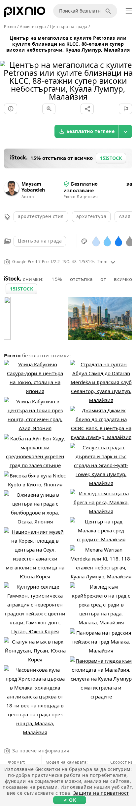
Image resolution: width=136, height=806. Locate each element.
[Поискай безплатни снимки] (109, 11)
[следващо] (128, 72)
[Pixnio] (24, 13)
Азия (124, 216)
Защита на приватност (101, 793)
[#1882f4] (118, 240)
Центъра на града (40, 241)
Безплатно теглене (90, 131)
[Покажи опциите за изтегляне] (125, 131)
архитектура (91, 216)
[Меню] (129, 11)
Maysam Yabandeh (33, 187)
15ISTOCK (21, 289)
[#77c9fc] (107, 240)
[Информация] (10, 109)
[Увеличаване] (48, 109)
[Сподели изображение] (87, 109)
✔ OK (69, 800)
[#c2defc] (96, 240)
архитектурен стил (41, 216)
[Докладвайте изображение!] (125, 109)
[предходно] (7, 72)
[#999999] (129, 240)
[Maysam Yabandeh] (11, 194)
